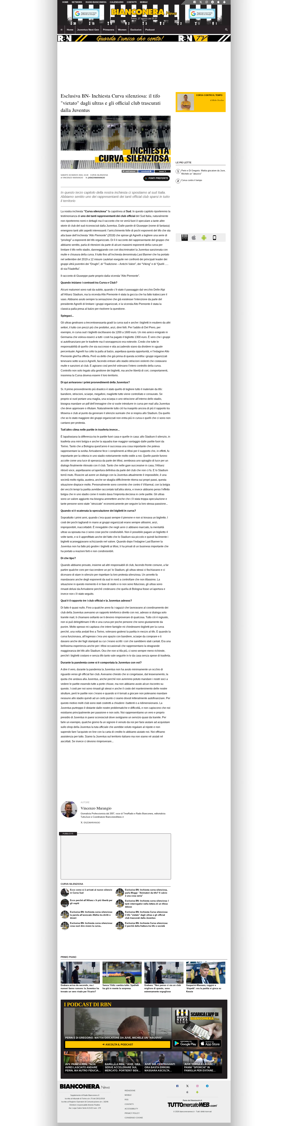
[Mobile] (214, 237)
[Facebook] (194, 2)
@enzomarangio (96, 178)
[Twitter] (200, 2)
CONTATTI (131, 2)
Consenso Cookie (134, 1118)
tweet (161, 171)
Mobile (128, 1095)
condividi (145, 171)
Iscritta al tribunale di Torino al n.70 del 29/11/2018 (85, 1099)
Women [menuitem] (122, 29)
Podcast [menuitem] (150, 29)
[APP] (185, 237)
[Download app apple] (218, 2)
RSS (126, 1100)
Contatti (129, 1104)
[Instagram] (206, 2)
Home (65, 2)
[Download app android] (224, 2)
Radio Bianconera (96, 2)
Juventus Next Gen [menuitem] (88, 29)
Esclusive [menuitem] (136, 29)
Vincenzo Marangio (73, 178)
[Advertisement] (201, 373)
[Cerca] (226, 29)
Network (77, 2)
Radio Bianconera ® (91, 1095)
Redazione (130, 1091)
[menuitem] (61, 29)
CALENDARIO (116, 2)
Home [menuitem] (70, 29)
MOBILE (144, 2)
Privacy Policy (132, 1113)
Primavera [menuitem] (108, 29)
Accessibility (131, 1109)
